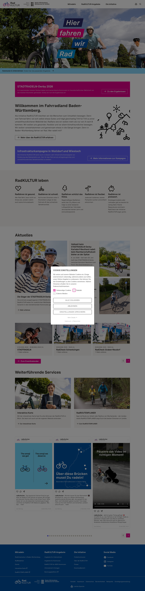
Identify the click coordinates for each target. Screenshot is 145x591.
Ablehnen (72, 306)
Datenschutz (76, 321)
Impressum (68, 321)
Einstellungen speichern (72, 312)
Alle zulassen (72, 300)
